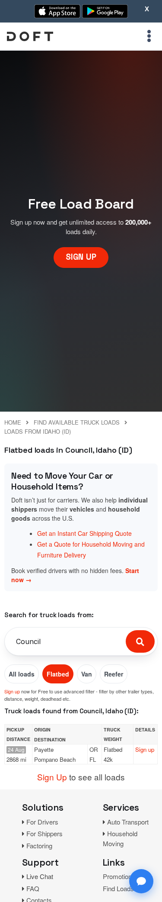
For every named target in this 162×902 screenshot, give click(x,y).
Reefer (113, 674)
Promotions (119, 876)
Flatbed (58, 674)
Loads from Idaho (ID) (37, 431)
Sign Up (52, 777)
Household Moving (120, 838)
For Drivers (42, 821)
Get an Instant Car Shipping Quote (84, 533)
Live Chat (39, 876)
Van (86, 674)
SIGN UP (81, 257)
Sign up (12, 691)
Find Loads (118, 888)
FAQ (32, 888)
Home (12, 422)
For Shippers (44, 833)
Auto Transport (128, 821)
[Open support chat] (141, 881)
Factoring (39, 845)
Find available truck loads (77, 422)
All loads (22, 674)
